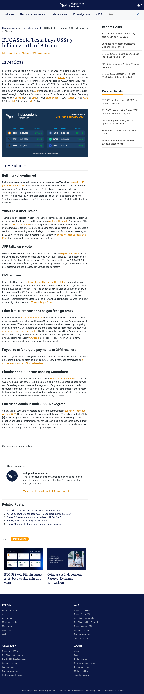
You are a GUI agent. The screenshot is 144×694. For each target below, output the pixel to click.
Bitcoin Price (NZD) (82, 614)
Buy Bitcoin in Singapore (12, 655)
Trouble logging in (81, 675)
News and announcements (33, 14)
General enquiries (81, 667)
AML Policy (90, 691)
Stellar (71, 97)
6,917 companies (21, 224)
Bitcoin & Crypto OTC (83, 626)
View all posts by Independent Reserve (42, 491)
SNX (30, 101)
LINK (34, 97)
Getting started (80, 659)
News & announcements (84, 663)
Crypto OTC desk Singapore (14, 659)
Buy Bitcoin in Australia (84, 618)
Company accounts (82, 630)
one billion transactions (32, 317)
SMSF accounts (81, 638)
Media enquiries (81, 671)
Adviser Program (9, 610)
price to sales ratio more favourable (19, 331)
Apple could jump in (58, 221)
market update (19, 539)
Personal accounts (82, 634)
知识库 (99, 14)
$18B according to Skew (40, 302)
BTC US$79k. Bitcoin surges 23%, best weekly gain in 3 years (23, 578)
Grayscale (34, 338)
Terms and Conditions (106, 691)
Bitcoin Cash (52, 97)
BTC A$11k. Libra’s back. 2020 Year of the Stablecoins (33, 510)
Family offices (8, 667)
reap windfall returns (70, 253)
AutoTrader (7, 618)
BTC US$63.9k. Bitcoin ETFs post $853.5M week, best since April (118, 75)
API (3, 614)
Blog (23, 28)
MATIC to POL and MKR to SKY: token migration (120, 65)
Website (67, 491)
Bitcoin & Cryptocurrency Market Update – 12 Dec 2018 (34, 517)
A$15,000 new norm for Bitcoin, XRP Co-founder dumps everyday (39, 514)
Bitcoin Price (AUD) (82, 610)
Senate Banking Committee (63, 378)
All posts (9, 14)
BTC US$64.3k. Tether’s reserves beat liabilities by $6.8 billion (120, 55)
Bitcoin (61, 77)
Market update (60, 14)
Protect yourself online (12, 675)
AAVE (85, 97)
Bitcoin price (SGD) (10, 651)
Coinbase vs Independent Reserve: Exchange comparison (64, 578)
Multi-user (6, 630)
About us (78, 651)
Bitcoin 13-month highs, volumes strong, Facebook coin (34, 524)
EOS (13, 101)
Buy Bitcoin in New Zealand (86, 622)
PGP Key (120, 691)
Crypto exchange (10, 28)
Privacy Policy (78, 691)
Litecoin (19, 97)
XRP (36, 91)
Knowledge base (81, 14)
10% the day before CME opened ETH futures (44, 282)
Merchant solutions (10, 622)
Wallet (4, 634)
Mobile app (7, 626)
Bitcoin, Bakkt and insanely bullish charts (27, 520)
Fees (76, 655)
